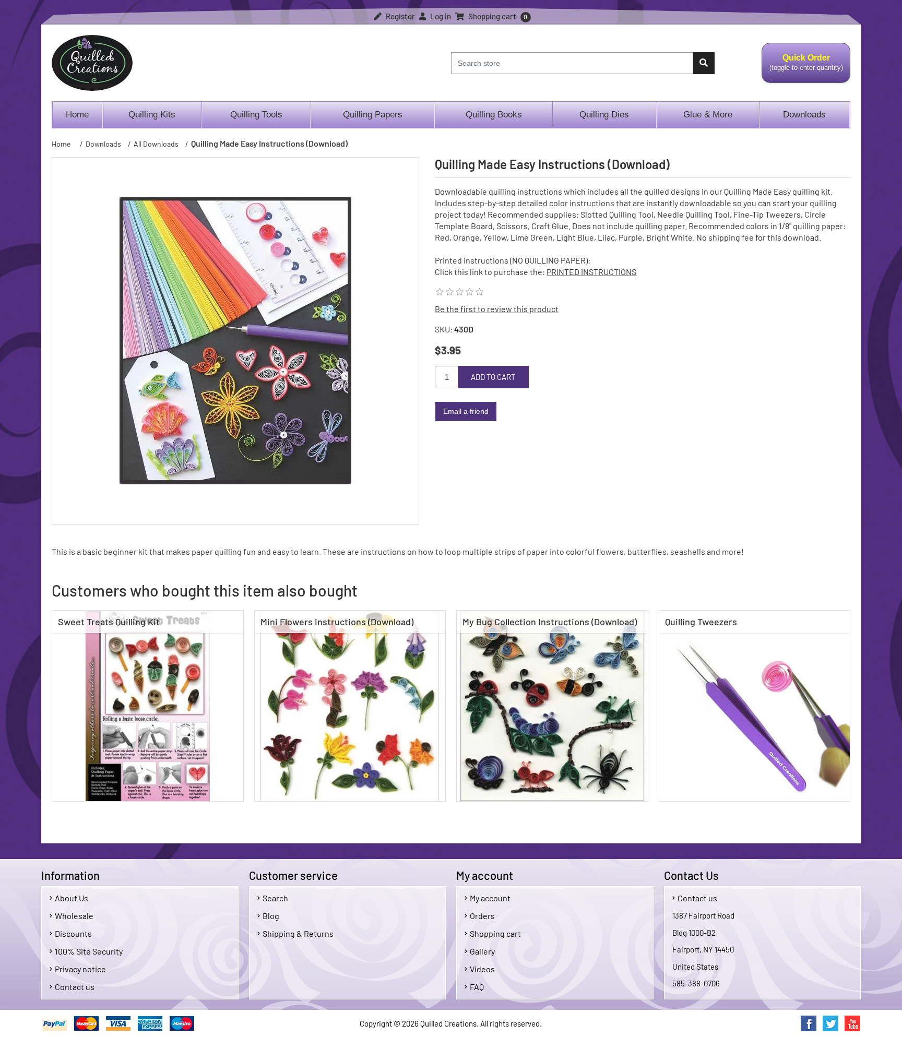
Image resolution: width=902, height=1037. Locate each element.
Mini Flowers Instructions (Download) (336, 621)
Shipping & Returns (298, 933)
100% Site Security (89, 951)
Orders (482, 916)
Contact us (74, 987)
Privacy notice (80, 969)
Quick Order (802, 68)
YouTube (852, 1023)
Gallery (482, 951)
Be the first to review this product (497, 309)
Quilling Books (494, 115)
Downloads (804, 115)
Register (399, 16)
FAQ (477, 987)
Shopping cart (495, 933)
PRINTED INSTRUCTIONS (591, 272)
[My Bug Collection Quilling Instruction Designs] (552, 706)
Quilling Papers (372, 115)
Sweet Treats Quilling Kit (109, 621)
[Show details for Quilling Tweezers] (754, 706)
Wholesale (74, 916)
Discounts (73, 933)
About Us (71, 898)
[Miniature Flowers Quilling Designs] (350, 706)
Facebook (808, 1023)
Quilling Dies (604, 115)
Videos (482, 969)
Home (77, 115)
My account (490, 898)
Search (275, 898)
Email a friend (466, 411)
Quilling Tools (256, 115)
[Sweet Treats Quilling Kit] (147, 706)
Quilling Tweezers (701, 621)
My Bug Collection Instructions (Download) (549, 621)
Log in (440, 16)
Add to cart (493, 377)
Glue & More (707, 115)
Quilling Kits (151, 115)
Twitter (830, 1023)
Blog (271, 916)
